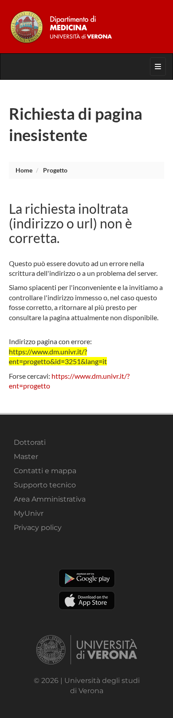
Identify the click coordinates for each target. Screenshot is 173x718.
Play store (86, 578)
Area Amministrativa (50, 499)
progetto (55, 170)
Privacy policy (38, 527)
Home (24, 170)
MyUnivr (28, 513)
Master (26, 456)
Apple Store (86, 600)
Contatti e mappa (45, 471)
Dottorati (30, 442)
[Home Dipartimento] (86, 26)
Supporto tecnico (45, 485)
